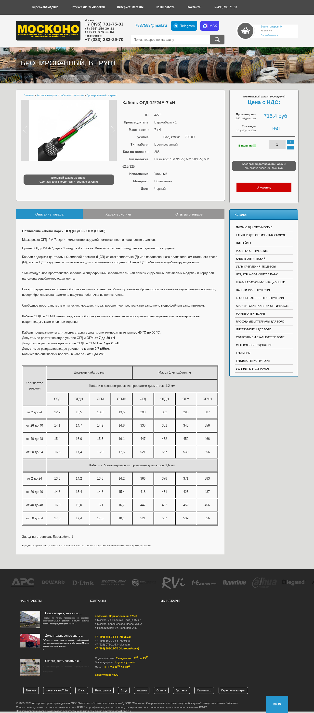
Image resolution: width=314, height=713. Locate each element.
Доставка (181, 690)
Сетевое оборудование (254, 345)
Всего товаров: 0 (271, 26)
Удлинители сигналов (253, 368)
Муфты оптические (250, 313)
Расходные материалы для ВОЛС (260, 321)
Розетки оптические (252, 250)
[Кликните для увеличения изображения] (69, 130)
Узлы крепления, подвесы (256, 266)
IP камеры (243, 352)
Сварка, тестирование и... (63, 661)
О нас (81, 690)
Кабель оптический (250, 258)
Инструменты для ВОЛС (254, 329)
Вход (124, 690)
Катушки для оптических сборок (261, 235)
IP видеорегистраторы (253, 360)
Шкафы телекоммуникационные (260, 282)
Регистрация (103, 690)
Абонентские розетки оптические (262, 305)
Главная (31, 690)
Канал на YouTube (57, 690)
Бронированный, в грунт (69, 63)
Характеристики (118, 214)
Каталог (241, 214)
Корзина (142, 690)
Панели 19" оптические (253, 290)
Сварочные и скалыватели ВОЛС (260, 337)
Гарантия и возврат (233, 690)
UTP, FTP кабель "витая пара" (257, 274)
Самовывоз (204, 690)
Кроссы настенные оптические (260, 297)
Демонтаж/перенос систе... (64, 635)
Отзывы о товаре (189, 214)
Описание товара (49, 214)
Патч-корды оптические (254, 227)
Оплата (161, 690)
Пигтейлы (243, 243)
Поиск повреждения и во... (63, 613)
